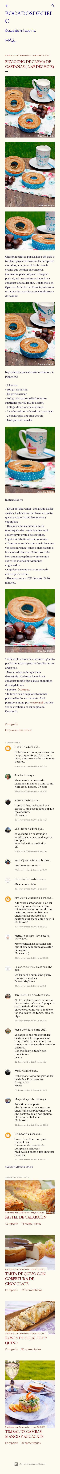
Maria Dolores (22, 1029)
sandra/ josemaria (24, 860)
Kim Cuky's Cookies (25, 897)
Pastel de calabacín (26, 1217)
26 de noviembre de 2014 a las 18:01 (31, 889)
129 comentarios (31, 1290)
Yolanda (19, 800)
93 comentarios (31, 1349)
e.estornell (36, 702)
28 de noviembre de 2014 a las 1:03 (30, 1062)
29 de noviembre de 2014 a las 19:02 (31, 1159)
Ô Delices (23, 689)
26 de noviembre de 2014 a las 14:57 (31, 820)
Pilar (17, 775)
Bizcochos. (25, 730)
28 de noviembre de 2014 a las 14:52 (31, 1090)
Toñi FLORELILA (24, 995)
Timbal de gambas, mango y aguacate (24, 1434)
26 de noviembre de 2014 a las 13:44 (31, 766)
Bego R (19, 747)
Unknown (20, 1134)
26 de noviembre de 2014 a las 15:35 (31, 851)
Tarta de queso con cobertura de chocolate (25, 1278)
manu (18, 1070)
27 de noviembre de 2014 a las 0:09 (31, 1020)
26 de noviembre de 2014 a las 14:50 (31, 791)
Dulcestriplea (22, 879)
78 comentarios (31, 1223)
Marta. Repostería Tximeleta (30, 935)
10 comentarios (30, 1443)
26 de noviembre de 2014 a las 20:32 (31, 958)
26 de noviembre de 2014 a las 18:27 (31, 927)
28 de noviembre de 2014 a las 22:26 (31, 1125)
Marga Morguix (23, 1099)
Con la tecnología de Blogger (32, 1464)
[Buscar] (53, 5)
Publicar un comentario (19, 1167)
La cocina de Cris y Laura (28, 967)
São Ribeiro (21, 828)
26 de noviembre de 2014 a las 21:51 (30, 986)
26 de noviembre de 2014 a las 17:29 (31, 870)
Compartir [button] (11, 724)
